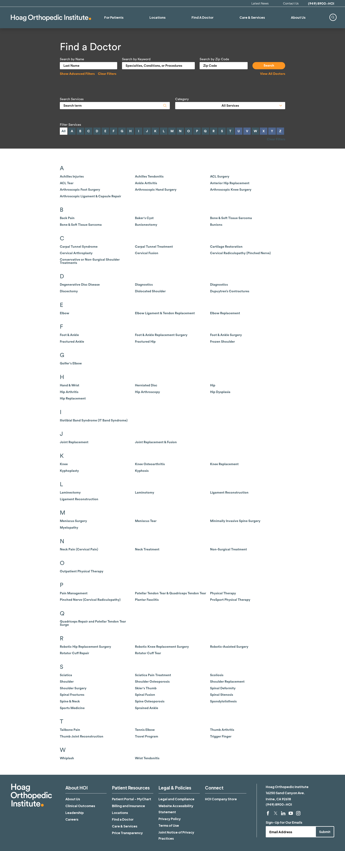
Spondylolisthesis (223, 701)
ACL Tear (66, 183)
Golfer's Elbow (71, 363)
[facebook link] (268, 813)
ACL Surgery (219, 176)
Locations (120, 813)
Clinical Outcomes (80, 806)
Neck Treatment (147, 549)
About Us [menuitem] (298, 17)
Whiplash (67, 758)
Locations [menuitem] (157, 17)
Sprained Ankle (146, 708)
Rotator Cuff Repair (74, 653)
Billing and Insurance (128, 806)
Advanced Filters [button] (77, 73)
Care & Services (124, 826)
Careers (71, 819)
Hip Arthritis (69, 392)
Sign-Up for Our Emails (284, 822)
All (63, 131)
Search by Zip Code (214, 59)
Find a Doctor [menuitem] (202, 17)
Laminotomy (144, 492)
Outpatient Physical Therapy (81, 571)
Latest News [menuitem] (260, 3)
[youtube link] (291, 813)
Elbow (64, 313)
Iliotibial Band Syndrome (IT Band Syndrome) (94, 420)
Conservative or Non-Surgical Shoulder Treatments (90, 261)
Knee (64, 464)
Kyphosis (142, 470)
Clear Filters (107, 73)
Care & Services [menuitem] (252, 17)
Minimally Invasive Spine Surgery (235, 521)
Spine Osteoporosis (149, 701)
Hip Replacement (73, 398)
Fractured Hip (145, 341)
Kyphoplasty (69, 470)
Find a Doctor (123, 819)
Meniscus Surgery (73, 521)
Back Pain (67, 218)
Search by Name (72, 59)
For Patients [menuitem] (113, 17)
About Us (72, 799)
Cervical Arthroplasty (76, 253)
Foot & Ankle (69, 335)
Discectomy (69, 291)
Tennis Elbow (145, 729)
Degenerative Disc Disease (80, 284)
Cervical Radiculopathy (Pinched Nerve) (240, 253)
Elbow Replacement (225, 313)
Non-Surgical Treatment (228, 549)
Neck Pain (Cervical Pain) (79, 549)
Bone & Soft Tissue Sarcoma (231, 218)
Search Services (72, 99)
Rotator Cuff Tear (148, 653)
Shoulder (67, 681)
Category (182, 99)
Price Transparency (127, 833)
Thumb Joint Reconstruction (81, 736)
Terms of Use (168, 825)
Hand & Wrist (69, 385)
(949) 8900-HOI (321, 3)
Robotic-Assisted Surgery (229, 646)
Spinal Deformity (223, 688)
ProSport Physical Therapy (230, 599)
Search (269, 65)
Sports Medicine (72, 708)
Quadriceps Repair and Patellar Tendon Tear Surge (93, 623)
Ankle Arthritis (146, 183)
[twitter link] (275, 813)
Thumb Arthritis (222, 729)
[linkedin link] (283, 813)
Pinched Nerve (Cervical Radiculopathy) (90, 599)
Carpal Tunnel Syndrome (79, 246)
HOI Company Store (221, 799)
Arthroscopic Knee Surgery (230, 189)
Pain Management (74, 593)
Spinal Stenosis (221, 694)
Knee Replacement (224, 464)
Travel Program (146, 736)
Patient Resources (131, 787)
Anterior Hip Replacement (229, 183)
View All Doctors (272, 73)
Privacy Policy (169, 819)
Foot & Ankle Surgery (226, 335)
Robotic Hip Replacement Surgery (85, 646)
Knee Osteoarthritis (150, 464)
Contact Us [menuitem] (291, 3)
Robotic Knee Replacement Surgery (162, 646)
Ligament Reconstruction (229, 492)
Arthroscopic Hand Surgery (155, 189)
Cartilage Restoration (226, 246)
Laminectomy (70, 492)
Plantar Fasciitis (147, 599)
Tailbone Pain (70, 729)
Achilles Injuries (72, 176)
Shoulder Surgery (73, 688)
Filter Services (70, 124)
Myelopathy (69, 527)
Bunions (216, 224)
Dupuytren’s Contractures (229, 291)
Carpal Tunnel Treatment (154, 246)
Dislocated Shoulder (150, 291)
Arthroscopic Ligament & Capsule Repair (90, 196)
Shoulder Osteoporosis (152, 681)
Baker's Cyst (144, 218)
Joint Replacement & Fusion (156, 442)
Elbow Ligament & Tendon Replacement (165, 313)
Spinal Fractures (72, 694)
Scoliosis (216, 675)
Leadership (74, 813)
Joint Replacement (74, 442)
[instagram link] (298, 813)
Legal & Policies (174, 787)
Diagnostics (144, 284)
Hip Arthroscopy (147, 392)
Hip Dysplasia (220, 392)
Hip (212, 385)
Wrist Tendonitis (147, 758)
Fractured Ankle (72, 341)
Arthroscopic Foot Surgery (80, 189)
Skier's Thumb (146, 688)
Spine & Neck (70, 701)
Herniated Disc (146, 385)
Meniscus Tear (146, 521)
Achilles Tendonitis (149, 176)
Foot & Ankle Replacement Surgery (161, 335)
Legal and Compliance (176, 799)
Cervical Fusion (146, 253)
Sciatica (66, 675)
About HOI (76, 787)
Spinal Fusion (145, 694)
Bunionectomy (146, 224)
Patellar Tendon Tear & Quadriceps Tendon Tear (170, 593)
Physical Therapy (223, 593)
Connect (214, 787)
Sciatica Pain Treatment (153, 675)
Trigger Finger (220, 736)
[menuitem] (333, 17)
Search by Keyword (136, 59)
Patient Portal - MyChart (131, 799)
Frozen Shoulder (222, 341)
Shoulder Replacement (227, 681)
